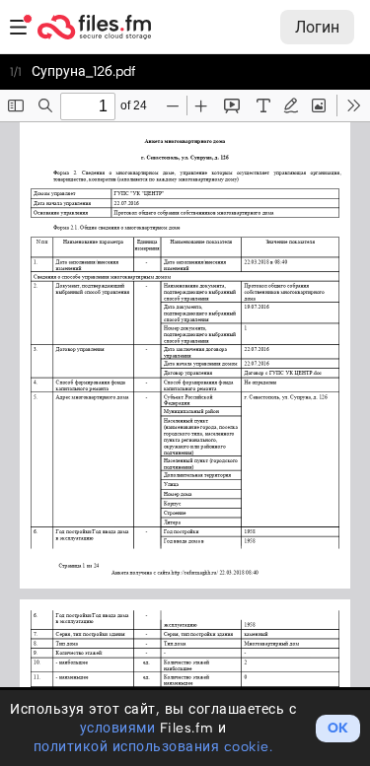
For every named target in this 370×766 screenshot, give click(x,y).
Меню (19, 27)
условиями (118, 728)
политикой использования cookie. (153, 746)
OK (338, 728)
